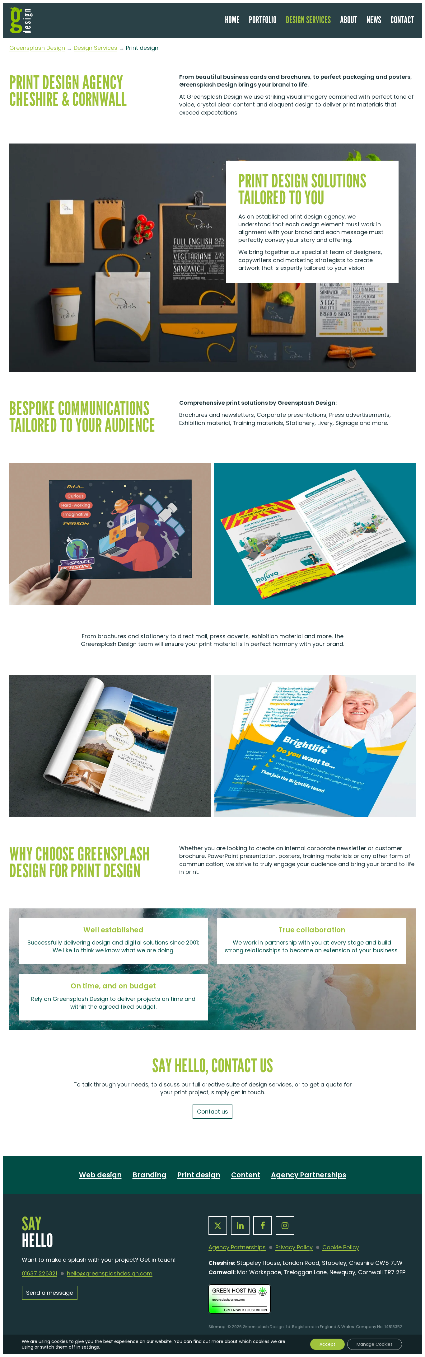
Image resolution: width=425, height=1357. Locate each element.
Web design (100, 1175)
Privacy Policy (294, 1247)
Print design (198, 1175)
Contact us (212, 1111)
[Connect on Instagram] (285, 1225)
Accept (327, 1344)
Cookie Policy (340, 1247)
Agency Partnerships (308, 1175)
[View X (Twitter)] (217, 1225)
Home (232, 19)
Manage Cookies (375, 1344)
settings (90, 1347)
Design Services (308, 19)
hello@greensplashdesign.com (109, 1273)
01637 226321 (39, 1273)
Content (245, 1175)
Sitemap (217, 1327)
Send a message (49, 1293)
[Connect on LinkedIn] (240, 1225)
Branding (149, 1175)
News (374, 19)
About (348, 19)
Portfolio (263, 19)
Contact (402, 19)
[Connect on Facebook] (262, 1225)
